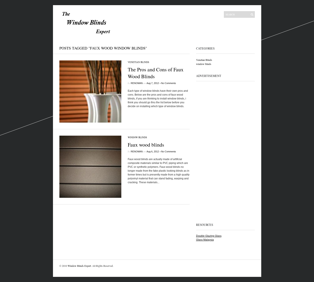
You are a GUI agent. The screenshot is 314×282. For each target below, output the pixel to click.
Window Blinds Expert (79, 265)
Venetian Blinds (138, 62)
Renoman (137, 83)
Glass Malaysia (205, 239)
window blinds (137, 137)
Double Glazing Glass (209, 235)
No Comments (168, 83)
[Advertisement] (213, 150)
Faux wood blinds (146, 144)
